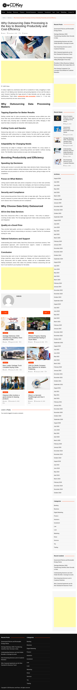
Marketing (63, 12)
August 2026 (57, 178)
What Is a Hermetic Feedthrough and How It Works (36, 397)
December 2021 (58, 374)
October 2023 (57, 297)
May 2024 (56, 272)
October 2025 (57, 213)
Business (15, 12)
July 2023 (56, 307)
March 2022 (57, 363)
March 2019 (57, 478)
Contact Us (71, 12)
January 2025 (57, 244)
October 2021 (57, 381)
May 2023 (56, 314)
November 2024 (58, 251)
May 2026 (56, 189)
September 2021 (58, 384)
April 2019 (56, 475)
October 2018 (57, 492)
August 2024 (57, 262)
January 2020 (57, 447)
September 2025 (58, 217)
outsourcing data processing (26, 96)
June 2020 (57, 430)
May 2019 (56, 471)
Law (53, 12)
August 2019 (57, 461)
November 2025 (58, 210)
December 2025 (58, 206)
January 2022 (57, 370)
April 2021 (56, 398)
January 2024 (57, 286)
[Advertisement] (27, 72)
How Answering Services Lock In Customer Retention (63, 47)
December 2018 (58, 485)
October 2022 (57, 339)
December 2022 (58, 332)
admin (4, 33)
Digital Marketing (58, 512)
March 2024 (57, 279)
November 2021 (58, 377)
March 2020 (57, 440)
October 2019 (57, 458)
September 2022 (58, 342)
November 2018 (58, 489)
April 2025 (56, 234)
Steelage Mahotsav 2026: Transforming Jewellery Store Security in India (12, 337)
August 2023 (57, 304)
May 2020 (56, 433)
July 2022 (56, 349)
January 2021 (57, 405)
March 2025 (57, 237)
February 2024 (58, 283)
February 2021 (58, 402)
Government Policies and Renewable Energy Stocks (64, 29)
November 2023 (58, 293)
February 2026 (58, 199)
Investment (48, 12)
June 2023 (57, 311)
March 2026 (57, 196)
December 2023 (58, 290)
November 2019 (58, 454)
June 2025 (57, 227)
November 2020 (58, 412)
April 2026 (56, 192)
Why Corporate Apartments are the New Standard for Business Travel (63, 53)
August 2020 (57, 423)
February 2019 (58, 482)
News (55, 537)
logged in (10, 413)
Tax (55, 544)
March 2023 (57, 321)
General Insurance (31, 12)
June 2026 (57, 185)
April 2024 (56, 276)
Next (46, 312)
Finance (22, 12)
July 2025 (56, 224)
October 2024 (57, 255)
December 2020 (58, 409)
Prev (5, 312)
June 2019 (57, 468)
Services (26, 33)
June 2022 (57, 353)
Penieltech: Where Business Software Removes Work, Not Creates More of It (64, 64)
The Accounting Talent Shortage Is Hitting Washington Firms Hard (63, 58)
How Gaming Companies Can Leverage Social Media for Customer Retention (63, 70)
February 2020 (58, 443)
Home (3, 12)
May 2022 (56, 356)
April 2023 (56, 318)
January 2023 (57, 328)
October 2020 (57, 416)
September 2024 (58, 258)
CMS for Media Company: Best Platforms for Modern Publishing (37, 367)
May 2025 (56, 230)
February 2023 (58, 325)
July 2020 (56, 426)
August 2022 (57, 346)
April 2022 (56, 360)
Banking (9, 12)
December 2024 (58, 248)
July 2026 (56, 182)
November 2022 (58, 335)
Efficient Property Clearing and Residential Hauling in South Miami (37, 337)
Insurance (40, 12)
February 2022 (58, 367)
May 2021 (56, 395)
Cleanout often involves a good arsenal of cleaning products (11, 397)
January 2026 (57, 203)
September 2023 (58, 300)
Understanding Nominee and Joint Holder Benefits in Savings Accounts (63, 42)
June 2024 (57, 269)
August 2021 (57, 388)
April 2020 (56, 437)
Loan (57, 12)
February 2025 (58, 241)
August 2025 (57, 220)
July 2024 (56, 265)
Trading (56, 547)
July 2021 (56, 391)
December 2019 (58, 450)
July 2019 (56, 464)
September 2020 (58, 419)
